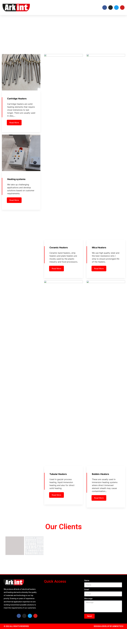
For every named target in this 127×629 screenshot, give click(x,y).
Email (86, 590)
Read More (14, 122)
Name (86, 581)
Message (88, 599)
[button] (85, 7)
